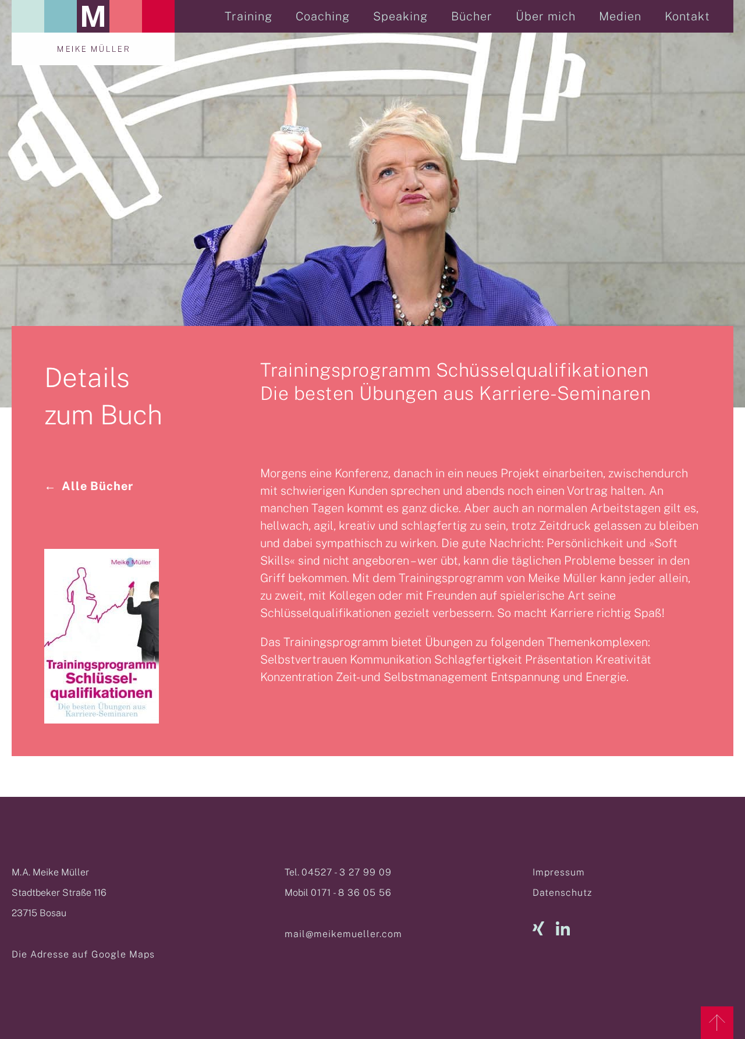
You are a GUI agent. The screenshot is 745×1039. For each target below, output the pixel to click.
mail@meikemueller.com (343, 933)
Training (248, 16)
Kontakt (687, 16)
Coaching (323, 16)
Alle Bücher (97, 486)
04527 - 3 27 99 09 (346, 872)
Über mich (546, 16)
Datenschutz (562, 892)
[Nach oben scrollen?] (717, 1022)
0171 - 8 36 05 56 (351, 892)
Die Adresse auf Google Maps (83, 954)
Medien (620, 16)
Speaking (400, 16)
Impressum (559, 872)
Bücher (471, 16)
